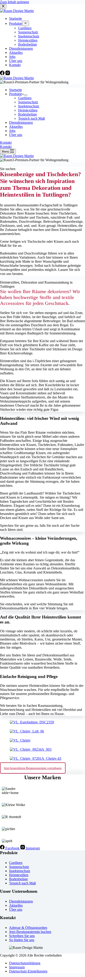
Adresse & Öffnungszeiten (28, 928)
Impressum (17, 967)
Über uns (15, 135)
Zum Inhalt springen (14, 2)
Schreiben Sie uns (22, 936)
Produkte (15, 94)
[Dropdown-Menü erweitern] (25, 95)
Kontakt (6, 142)
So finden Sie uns (21, 940)
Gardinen (25, 98)
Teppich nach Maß (31, 118)
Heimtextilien (27, 110)
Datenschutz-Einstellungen (28, 971)
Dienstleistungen (21, 122)
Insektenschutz (28, 106)
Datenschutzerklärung (24, 963)
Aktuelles (16, 127)
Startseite (15, 90)
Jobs (12, 131)
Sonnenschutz (28, 102)
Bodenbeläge (27, 114)
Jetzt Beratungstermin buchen (30, 932)
